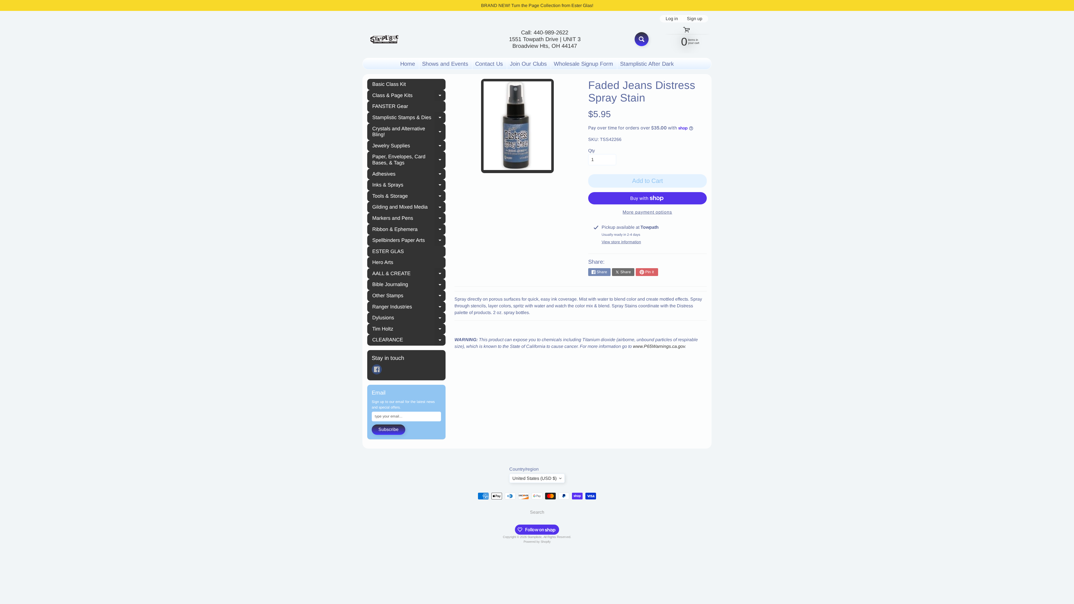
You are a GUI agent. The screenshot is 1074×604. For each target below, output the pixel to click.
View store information (621, 242)
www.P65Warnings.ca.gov (659, 346)
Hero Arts (382, 262)
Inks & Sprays (409, 185)
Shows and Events (445, 64)
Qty (591, 150)
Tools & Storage (409, 196)
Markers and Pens (409, 219)
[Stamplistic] (384, 39)
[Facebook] (377, 369)
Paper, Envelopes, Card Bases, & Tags (409, 160)
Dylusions (409, 318)
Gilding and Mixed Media (409, 207)
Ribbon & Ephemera (409, 230)
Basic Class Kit (389, 84)
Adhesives (409, 174)
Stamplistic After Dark (647, 64)
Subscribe (388, 429)
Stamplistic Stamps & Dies (409, 118)
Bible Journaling (409, 285)
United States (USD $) (534, 478)
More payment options (647, 212)
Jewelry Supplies (409, 146)
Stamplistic (534, 537)
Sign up (694, 18)
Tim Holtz (409, 329)
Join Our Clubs (528, 64)
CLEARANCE (409, 340)
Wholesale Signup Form (583, 64)
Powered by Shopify (537, 541)
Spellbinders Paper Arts (409, 241)
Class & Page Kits (409, 96)
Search (537, 512)
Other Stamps (409, 296)
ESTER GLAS (388, 251)
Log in (672, 18)
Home (407, 64)
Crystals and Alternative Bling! (409, 132)
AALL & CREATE (409, 274)
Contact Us (489, 64)
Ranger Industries (409, 307)
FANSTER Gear (390, 106)
